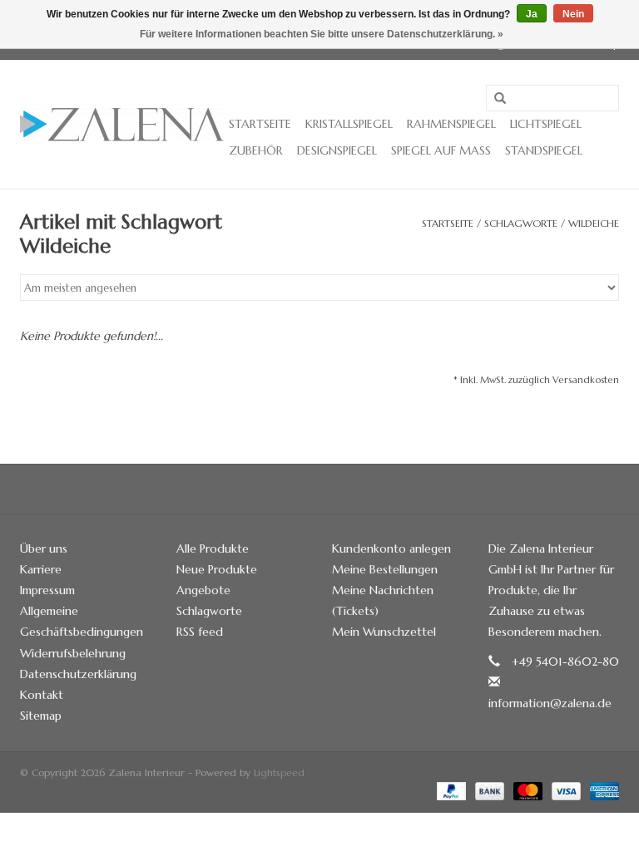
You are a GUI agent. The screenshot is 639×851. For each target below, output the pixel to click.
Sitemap (41, 715)
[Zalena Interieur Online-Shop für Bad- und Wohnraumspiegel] (122, 124)
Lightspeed (279, 772)
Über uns (43, 548)
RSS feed (199, 631)
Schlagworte (520, 223)
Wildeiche (593, 223)
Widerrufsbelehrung (73, 653)
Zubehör (256, 150)
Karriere (41, 569)
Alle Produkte (212, 548)
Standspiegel (543, 150)
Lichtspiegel (546, 123)
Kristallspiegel (349, 123)
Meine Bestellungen (385, 569)
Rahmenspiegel (451, 123)
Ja (531, 14)
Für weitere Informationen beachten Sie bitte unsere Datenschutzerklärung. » (321, 34)
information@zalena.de (550, 703)
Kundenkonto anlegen (391, 548)
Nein (573, 14)
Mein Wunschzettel (384, 631)
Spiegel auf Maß (441, 150)
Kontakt (41, 694)
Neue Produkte (216, 569)
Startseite (260, 123)
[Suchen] (500, 99)
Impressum (47, 590)
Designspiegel (337, 150)
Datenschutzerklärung (78, 674)
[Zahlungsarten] (450, 790)
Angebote (203, 590)
